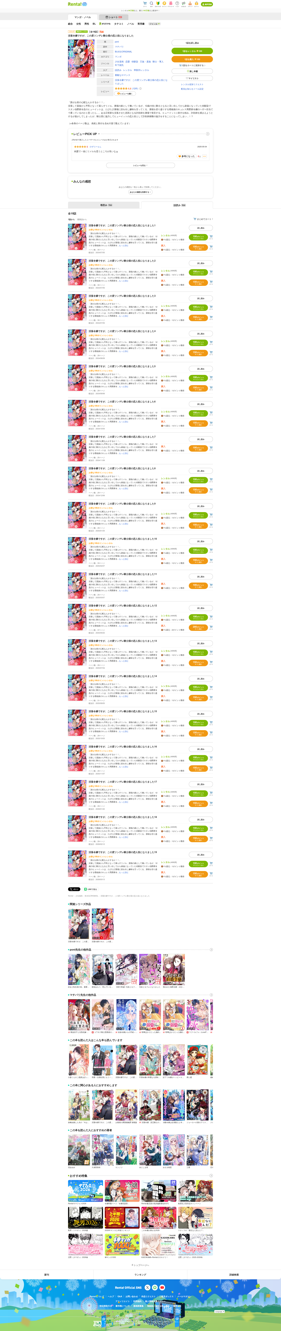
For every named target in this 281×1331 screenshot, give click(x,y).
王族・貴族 (145, 61)
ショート (115, 17)
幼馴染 (135, 61)
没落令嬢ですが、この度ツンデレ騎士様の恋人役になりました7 (122, 436)
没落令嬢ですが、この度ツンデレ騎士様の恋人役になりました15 (123, 711)
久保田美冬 (96, 1167)
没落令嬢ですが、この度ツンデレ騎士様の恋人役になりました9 (122, 503)
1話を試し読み (192, 42)
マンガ (118, 56)
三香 (188, 1167)
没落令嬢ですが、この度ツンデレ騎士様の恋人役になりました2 (122, 260)
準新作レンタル (141, 69)
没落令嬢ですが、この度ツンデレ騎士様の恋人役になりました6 (122, 401)
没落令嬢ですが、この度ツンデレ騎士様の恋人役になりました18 (123, 817)
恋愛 (127, 61)
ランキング (140, 1274)
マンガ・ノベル (82, 17)
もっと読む (123, 245)
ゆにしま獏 (143, 1167)
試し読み (200, 228)
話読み (118, 69)
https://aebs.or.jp (109, 1326)
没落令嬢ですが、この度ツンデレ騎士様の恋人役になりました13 (123, 640)
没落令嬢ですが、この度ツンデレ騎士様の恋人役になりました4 (122, 331)
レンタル (127, 69)
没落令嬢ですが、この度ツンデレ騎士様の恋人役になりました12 (123, 605)
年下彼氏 (119, 64)
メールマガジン (184, 1296)
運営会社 (177, 1305)
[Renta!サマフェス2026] (84, 4)
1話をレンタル (192, 50)
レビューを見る (139, 165)
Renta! (70, 895)
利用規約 (137, 1301)
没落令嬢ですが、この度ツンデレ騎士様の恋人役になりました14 (123, 676)
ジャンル (153, 23)
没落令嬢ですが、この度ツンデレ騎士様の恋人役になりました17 (123, 781)
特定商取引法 (106, 1305)
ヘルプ (111, 1296)
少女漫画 (119, 61)
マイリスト (194, 78)
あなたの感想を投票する (139, 192)
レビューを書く (126, 93)
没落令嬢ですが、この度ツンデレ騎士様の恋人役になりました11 (123, 574)
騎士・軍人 (158, 61)
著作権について (122, 1305)
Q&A (120, 1296)
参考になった (188, 156)
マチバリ (119, 46)
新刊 (46, 1274)
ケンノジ (118, 1167)
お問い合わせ (132, 1296)
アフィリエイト (122, 1301)
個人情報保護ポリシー (155, 1301)
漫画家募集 (138, 1305)
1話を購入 (192, 59)
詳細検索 (234, 1274)
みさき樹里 (167, 1167)
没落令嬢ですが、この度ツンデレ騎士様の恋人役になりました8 (122, 468)
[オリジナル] (105, 23)
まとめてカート (204, 218)
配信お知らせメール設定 (192, 88)
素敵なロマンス (122, 74)
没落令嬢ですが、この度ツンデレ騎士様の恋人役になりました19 (123, 852)
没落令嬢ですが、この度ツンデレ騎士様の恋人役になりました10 (123, 538)
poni (117, 41)
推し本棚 (194, 71)
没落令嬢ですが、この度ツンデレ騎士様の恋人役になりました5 (122, 366)
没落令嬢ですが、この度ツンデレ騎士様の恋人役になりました (141, 81)
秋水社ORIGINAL (123, 51)
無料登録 (208, 4)
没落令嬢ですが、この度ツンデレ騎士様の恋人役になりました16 (123, 746)
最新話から (82, 219)
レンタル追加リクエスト (192, 84)
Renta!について (97, 1296)
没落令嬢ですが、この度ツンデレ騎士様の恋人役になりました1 (122, 225)
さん (95, 146)
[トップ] (74, 4)
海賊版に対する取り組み (158, 1305)
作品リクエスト (148, 1296)
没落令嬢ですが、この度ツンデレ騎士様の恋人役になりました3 (122, 295)
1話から (71, 219)
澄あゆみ (71, 1167)
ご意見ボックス (166, 1296)
